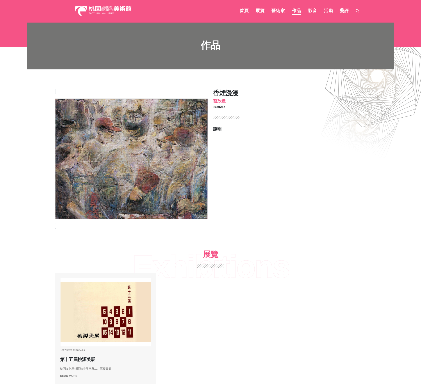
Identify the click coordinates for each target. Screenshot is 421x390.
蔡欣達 (219, 101)
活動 (328, 11)
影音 (312, 11)
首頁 (244, 11)
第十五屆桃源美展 (77, 359)
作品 (296, 11)
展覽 (260, 11)
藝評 (344, 11)
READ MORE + (70, 376)
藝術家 (278, 11)
